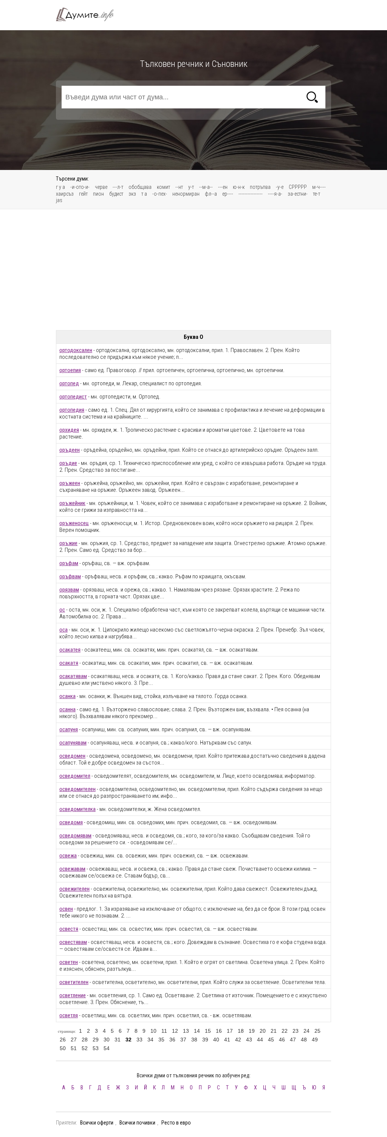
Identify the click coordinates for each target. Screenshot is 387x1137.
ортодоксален (75, 350)
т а (144, 194)
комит (163, 187)
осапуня (68, 729)
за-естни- (298, 194)
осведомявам (75, 835)
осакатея (69, 649)
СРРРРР (298, 187)
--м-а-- (206, 187)
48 (304, 1040)
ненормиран (186, 194)
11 (164, 1031)
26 (63, 1040)
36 (172, 1040)
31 (118, 1040)
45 (271, 1040)
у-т (191, 187)
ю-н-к (239, 187)
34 (150, 1040)
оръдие (68, 463)
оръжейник (72, 503)
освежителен (74, 888)
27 (74, 1040)
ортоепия (70, 370)
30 (107, 1040)
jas (59, 200)
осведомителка (77, 809)
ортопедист (73, 396)
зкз (132, 194)
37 (183, 1040)
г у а (60, 187)
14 (197, 1031)
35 (161, 1040)
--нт (179, 187)
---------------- (250, 194)
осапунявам (73, 742)
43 (249, 1040)
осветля (68, 1015)
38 (194, 1040)
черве (101, 187)
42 (238, 1040)
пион (98, 194)
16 (219, 1031)
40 (216, 1040)
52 (85, 1048)
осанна (67, 709)
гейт (83, 194)
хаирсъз (65, 194)
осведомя (71, 822)
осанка (67, 696)
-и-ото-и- (80, 187)
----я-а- (275, 194)
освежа (68, 855)
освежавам (72, 868)
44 (260, 1040)
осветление (72, 995)
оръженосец (74, 523)
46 (282, 1040)
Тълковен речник (89, 14)
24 (306, 1031)
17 (230, 1031)
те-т (316, 194)
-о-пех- (159, 194)
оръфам (68, 563)
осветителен (73, 982)
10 (153, 1031)
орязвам (69, 589)
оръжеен (69, 483)
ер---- (227, 194)
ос (62, 609)
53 (96, 1048)
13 (186, 1031)
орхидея (69, 429)
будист (116, 194)
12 (175, 1031)
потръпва (260, 187)
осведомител (74, 775)
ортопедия (71, 409)
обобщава (140, 187)
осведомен (72, 755)
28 (85, 1040)
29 (96, 1040)
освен (66, 908)
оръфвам (70, 576)
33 (139, 1040)
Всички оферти (96, 1123)
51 (74, 1048)
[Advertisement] (193, 270)
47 (293, 1040)
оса (63, 629)
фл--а (211, 194)
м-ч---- (319, 187)
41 (227, 1040)
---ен (223, 187)
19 (252, 1031)
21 (274, 1031)
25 (317, 1031)
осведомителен (77, 789)
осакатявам (73, 676)
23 (296, 1031)
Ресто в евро (176, 1123)
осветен (68, 962)
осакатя (68, 663)
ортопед (69, 383)
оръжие (68, 543)
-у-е (279, 187)
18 (241, 1031)
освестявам (73, 942)
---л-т (118, 187)
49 (315, 1040)
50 (63, 1048)
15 (208, 1031)
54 (107, 1048)
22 (285, 1031)
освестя (68, 928)
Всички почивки (137, 1123)
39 (205, 1040)
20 (263, 1031)
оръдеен (69, 449)
